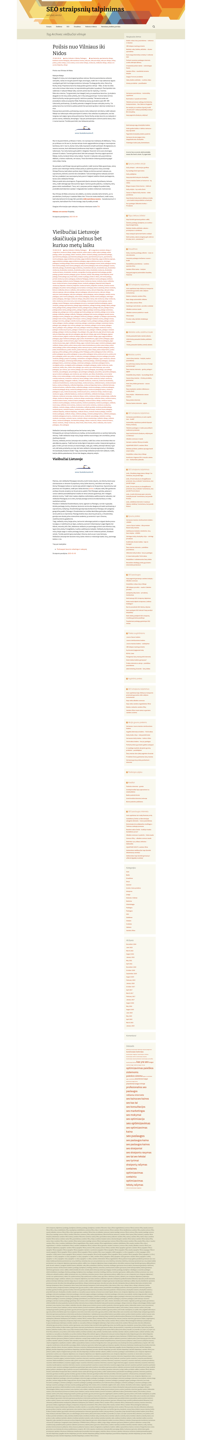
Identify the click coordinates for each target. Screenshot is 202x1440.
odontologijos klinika (144, 1303)
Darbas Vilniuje (82, 1334)
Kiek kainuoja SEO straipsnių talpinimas (138, 598)
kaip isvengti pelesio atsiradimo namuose (117, 1263)
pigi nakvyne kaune (105, 332)
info (146, 1307)
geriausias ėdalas (140, 1318)
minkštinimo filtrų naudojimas (67, 1230)
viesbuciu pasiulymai (88, 403)
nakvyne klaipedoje (97, 290)
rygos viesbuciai (104, 358)
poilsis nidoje (61, 63)
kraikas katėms (66, 1327)
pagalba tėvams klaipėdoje (124, 1347)
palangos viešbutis (95, 330)
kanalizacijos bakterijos (135, 1052)
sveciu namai (70, 63)
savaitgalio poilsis (58, 365)
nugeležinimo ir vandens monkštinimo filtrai (59, 1245)
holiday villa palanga (93, 274)
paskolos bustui (67, 1303)
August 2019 (130, 977)
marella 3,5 (138, 1329)
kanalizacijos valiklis (131, 1056)
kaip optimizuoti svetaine (89, 1276)
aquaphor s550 (119, 1256)
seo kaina (131, 1098)
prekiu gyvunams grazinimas (145, 1301)
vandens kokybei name (103, 1239)
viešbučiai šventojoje (98, 394)
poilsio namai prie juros (85, 347)
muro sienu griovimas (110, 1343)
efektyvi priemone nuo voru (143, 1272)
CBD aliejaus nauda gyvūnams (135, 46)
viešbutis (55, 407)
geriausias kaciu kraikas (124, 1265)
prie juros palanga (102, 356)
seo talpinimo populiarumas (101, 1354)
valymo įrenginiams (52, 1343)
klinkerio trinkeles (63, 1336)
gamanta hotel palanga (99, 272)
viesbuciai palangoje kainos (97, 389)
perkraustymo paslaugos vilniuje (115, 1303)
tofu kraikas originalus (128, 1301)
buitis (117, 1276)
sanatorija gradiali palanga (74, 361)
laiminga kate (74, 1287)
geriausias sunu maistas (81, 1325)
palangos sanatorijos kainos (104, 323)
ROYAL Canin (130, 653)
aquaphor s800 (110, 1252)
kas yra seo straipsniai (129, 1274)
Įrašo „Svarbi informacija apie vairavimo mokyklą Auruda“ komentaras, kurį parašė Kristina (139, 496)
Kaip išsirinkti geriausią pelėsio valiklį (137, 219)
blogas (48, 1321)
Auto (66, 58)
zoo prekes (63, 1332)
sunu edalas (65, 1305)
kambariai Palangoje (82, 279)
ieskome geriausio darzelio (97, 1283)
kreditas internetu (103, 1290)
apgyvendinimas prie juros (94, 261)
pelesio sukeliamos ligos (59, 1369)
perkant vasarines (92, 1365)
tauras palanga (84, 378)
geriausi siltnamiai (98, 1316)
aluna (117, 1329)
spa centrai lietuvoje (95, 367)
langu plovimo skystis (63, 1296)
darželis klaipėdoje (58, 1349)
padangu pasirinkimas (80, 1298)
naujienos (74, 1312)
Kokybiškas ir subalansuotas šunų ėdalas (139, 559)
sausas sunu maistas (62, 1400)
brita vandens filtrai (125, 1323)
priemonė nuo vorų (69, 1261)
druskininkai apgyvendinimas (73, 268)
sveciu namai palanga (64, 376)
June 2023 (129, 947)
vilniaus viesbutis (58, 423)
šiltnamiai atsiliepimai (61, 1318)
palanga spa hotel (80, 312)
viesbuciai (92, 63)
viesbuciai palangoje (107, 387)
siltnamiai (141, 1285)
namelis (87, 1418)
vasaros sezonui (80, 1365)
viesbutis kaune (79, 409)
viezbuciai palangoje (63, 420)
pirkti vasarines (80, 1360)
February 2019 (130, 980)
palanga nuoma (108, 308)
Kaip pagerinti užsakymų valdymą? (137, 115)
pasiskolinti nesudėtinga (111, 1287)
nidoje (113, 60)
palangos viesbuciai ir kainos (102, 327)
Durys (128, 881)
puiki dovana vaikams (53, 1265)
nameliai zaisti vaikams (86, 1341)
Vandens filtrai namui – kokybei (136, 269)
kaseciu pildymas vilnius (129, 1341)
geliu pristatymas (108, 1345)
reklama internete (135, 1094)
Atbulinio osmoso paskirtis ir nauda (137, 312)
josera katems (92, 1305)
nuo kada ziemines (94, 1279)
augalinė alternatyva (149, 1310)
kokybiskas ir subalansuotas (92, 1314)
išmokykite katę (99, 1303)
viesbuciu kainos (110, 398)
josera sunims (102, 1305)
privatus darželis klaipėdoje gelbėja (88, 1433)
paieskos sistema (134, 1075)
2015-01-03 (72, 553)
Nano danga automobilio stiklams (136, 299)
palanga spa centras (67, 312)
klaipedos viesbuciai (66, 285)
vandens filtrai (96, 1245)
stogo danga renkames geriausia (112, 1422)
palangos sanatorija (75, 323)
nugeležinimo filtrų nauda (85, 1243)
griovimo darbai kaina (95, 1345)
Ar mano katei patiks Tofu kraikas (136, 556)
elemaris (56, 1332)
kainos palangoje (69, 279)
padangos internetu (52, 1294)
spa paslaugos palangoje (86, 372)
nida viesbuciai (99, 299)
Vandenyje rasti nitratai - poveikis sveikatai (139, 306)
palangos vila (75, 332)
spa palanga (100, 369)
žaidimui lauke (134, 1332)
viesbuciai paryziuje (70, 392)
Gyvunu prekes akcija (137, 163)
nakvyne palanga (69, 292)
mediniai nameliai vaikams (98, 1352)
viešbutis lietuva (83, 412)
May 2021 (129, 960)
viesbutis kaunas (68, 409)
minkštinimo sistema (84, 1230)
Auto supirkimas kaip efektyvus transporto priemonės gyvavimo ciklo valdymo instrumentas (139, 290)
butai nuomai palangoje (78, 263)
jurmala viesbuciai (58, 279)
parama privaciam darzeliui (54, 1283)
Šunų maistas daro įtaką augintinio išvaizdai (139, 753)
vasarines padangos (86, 1296)
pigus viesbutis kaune (88, 343)
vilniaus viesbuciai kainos (105, 420)
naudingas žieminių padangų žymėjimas (70, 1272)
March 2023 (129, 951)
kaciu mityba (90, 1303)
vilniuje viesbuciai (69, 423)
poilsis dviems (71, 350)
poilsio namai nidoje (102, 345)
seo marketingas (135, 1110)
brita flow (49, 1332)
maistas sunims (68, 1325)
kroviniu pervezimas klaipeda (116, 1334)
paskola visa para (73, 1369)
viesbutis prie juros (78, 416)
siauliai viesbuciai (102, 365)
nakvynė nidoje (95, 60)
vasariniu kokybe (69, 1358)
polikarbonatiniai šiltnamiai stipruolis (132, 1279)
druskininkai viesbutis (66, 270)
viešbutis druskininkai (76, 407)
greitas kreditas (57, 1290)
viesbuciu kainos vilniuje (93, 400)
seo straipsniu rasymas (138, 1152)
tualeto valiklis (71, 1343)
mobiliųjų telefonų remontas (96, 1268)
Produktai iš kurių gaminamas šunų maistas (139, 757)
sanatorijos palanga (70, 363)
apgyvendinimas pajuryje (107, 259)
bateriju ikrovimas (127, 1343)
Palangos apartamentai (108, 316)
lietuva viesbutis (110, 288)
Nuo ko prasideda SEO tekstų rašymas (138, 607)
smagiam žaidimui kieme (68, 1265)
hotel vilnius (74, 277)
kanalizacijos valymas (141, 1056)
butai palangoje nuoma (93, 263)
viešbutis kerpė (90, 409)
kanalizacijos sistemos (143, 1054)
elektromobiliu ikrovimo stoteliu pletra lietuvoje (84, 1270)
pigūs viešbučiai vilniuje (73, 343)
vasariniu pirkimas (141, 1356)
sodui (116, 1323)
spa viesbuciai (74, 374)
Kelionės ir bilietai (91, 27)
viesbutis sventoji (104, 416)
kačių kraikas (56, 1327)
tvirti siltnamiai (136, 1316)
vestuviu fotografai (97, 1343)
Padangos (129, 908)
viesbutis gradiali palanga (104, 407)
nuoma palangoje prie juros (78, 303)
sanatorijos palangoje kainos (100, 363)
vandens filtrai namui (126, 1234)
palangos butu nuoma (59, 319)
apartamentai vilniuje (106, 58)
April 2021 (129, 964)
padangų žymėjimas (69, 1228)
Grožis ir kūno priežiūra (133, 888)
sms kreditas (102, 1369)
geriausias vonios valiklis (60, 1270)
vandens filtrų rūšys (61, 1241)
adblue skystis (135, 1281)
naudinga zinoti (108, 1358)
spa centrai (85, 367)
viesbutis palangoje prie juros (62, 416)
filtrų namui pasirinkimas (94, 1234)
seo (119, 1343)
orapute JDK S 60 (148, 1343)
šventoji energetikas (106, 376)
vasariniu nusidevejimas (53, 1365)
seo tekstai (140, 1156)
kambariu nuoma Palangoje (61, 60)
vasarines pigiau (58, 1358)
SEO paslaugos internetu (138, 811)
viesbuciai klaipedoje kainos (93, 385)
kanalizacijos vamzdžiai (147, 1059)
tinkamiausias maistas (115, 1318)
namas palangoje (99, 294)
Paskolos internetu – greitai (135, 786)
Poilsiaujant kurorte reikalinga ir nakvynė (71, 549)
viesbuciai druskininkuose (61, 383)
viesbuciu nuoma (106, 400)
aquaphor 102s (62, 1259)
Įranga (128, 894)
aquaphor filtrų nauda (125, 1250)
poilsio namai (73, 345)
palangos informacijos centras (76, 319)
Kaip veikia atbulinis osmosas (135, 700)
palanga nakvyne (98, 308)
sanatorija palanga (88, 361)
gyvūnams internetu (78, 1327)
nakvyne (87, 60)
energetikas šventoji (84, 272)
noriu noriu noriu (68, 301)
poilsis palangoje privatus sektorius (101, 352)
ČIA (98, 206)
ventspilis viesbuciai (84, 381)
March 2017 (129, 993)
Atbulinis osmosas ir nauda (134, 439)
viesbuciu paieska (76, 403)
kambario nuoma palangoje (97, 279)
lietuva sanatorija (99, 288)
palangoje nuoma (58, 316)
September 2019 (131, 974)
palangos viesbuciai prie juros (62, 330)
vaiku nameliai (137, 1418)
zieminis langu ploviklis (59, 1380)
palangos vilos (84, 332)
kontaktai (60, 1312)
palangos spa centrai (68, 325)
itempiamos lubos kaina (71, 1285)
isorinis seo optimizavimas (54, 1276)
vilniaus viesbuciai (90, 420)
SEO (68, 27)
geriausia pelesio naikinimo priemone (118, 1367)
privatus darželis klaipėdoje (101, 1349)
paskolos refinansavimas (118, 1290)
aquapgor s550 (144, 1252)
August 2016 (130, 1003)
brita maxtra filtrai (108, 1329)
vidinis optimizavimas (96, 1287)
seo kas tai (132, 1102)
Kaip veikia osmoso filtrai (134, 303)
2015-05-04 (73, 217)
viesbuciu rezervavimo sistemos (86, 405)
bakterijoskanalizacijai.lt (94, 1347)
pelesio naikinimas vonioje (78, 1338)
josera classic (99, 1274)
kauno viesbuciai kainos (60, 283)
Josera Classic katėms (133, 637)
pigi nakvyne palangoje (73, 334)
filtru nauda (105, 1321)
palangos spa (57, 325)
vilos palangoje (64, 425)
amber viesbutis (76, 254)
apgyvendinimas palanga (60, 261)
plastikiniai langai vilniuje (135, 1084)
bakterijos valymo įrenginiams (145, 1049)
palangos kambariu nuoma (95, 319)
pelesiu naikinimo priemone (118, 1338)
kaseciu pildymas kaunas (145, 1341)
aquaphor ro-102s (133, 1252)
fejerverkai (77, 1321)
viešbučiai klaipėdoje (76, 385)
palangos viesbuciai (86, 327)
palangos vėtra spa (73, 327)
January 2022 (130, 957)
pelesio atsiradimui (100, 1367)
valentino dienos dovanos (59, 1347)
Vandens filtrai (130, 930)
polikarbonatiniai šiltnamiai (122, 1316)
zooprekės (127, 1327)
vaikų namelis (97, 1332)
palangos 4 (97, 316)
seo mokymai (133, 1115)
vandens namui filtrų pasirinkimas (70, 1239)
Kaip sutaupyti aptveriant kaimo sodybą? (139, 234)
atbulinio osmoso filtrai (58, 1232)
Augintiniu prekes (135, 678)
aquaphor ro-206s (87, 1256)
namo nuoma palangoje (67, 296)
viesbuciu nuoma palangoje (61, 403)
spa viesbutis (84, 374)
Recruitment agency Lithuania (97, 1334)
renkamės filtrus (102, 1318)
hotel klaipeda (104, 274)
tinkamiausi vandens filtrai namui (62, 1237)
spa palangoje (63, 372)
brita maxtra (85, 1414)
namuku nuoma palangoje (98, 296)
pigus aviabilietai (130, 1079)
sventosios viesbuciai (72, 378)
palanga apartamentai (66, 305)
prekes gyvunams (65, 1310)
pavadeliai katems (107, 1314)
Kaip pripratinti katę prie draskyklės (137, 177)
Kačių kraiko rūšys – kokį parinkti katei (138, 735)
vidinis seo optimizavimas (72, 1276)
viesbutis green (57, 409)
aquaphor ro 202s (73, 1259)
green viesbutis (81, 274)
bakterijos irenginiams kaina (110, 1336)
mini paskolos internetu (100, 1387)
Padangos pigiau (135, 772)
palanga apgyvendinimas (81, 305)
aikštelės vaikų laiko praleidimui (87, 1265)
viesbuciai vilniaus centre (80, 396)
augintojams (150, 1318)
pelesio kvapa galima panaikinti (132, 1259)
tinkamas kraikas (57, 1329)
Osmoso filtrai (130, 322)
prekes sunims (141, 1314)
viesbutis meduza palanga (97, 412)
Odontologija (130, 904)
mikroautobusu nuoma (77, 60)
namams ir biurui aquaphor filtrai (87, 1254)
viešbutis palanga (81, 414)
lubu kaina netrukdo (142, 1283)
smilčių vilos (63, 367)
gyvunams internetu (62, 1398)
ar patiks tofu (137, 1310)
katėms (104, 1310)
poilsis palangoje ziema (89, 354)
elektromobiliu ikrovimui (53, 1303)
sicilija (121, 1369)
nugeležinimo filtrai (116, 1259)
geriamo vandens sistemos (110, 1245)
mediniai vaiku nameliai (71, 1341)
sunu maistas (57, 1305)
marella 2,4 (130, 1329)
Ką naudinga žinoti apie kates (135, 171)
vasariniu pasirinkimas (145, 1358)
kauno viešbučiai (108, 281)
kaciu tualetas (62, 1307)
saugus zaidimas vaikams (63, 1279)
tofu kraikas (124, 1307)
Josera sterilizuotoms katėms (135, 640)
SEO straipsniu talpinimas (138, 284)
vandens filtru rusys (98, 1252)
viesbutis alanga (64, 407)
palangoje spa (68, 316)
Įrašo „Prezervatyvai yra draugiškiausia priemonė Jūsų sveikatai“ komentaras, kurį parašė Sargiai (139, 481)
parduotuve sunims (52, 1354)
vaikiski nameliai (145, 1332)
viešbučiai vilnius (99, 398)
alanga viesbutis (77, 252)
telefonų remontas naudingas (107, 1265)
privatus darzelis (112, 1283)
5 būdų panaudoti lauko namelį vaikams (138, 336)
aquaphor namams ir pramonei (87, 1250)
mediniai (86, 1416)
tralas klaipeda (131, 1334)
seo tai (130, 1156)
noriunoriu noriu (92, 301)
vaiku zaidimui (89, 1281)
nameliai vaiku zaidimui (113, 1418)
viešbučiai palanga (82, 387)
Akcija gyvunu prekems (137, 722)
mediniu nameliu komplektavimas (104, 1341)
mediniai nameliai (86, 1332)
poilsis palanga (63, 352)
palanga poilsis (71, 310)
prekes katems (131, 1314)
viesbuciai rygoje (58, 394)
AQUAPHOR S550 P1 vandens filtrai (137, 445)
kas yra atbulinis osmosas (101, 1232)
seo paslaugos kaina (137, 1140)
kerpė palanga (72, 283)
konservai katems (89, 1307)
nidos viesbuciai (58, 301)
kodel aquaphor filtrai (104, 1254)
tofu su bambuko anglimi (93, 1301)
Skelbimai (59, 27)
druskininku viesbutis (70, 272)
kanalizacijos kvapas (52, 1407)
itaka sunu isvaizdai (123, 1312)
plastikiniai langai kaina (132, 1081)
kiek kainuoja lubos (102, 1285)
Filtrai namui (130, 316)
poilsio (66, 345)
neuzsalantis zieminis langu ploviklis (136, 1294)
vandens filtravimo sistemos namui (84, 1237)
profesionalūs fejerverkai (140, 1327)
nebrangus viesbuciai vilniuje (73, 299)
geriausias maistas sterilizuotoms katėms (59, 1268)
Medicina (129, 901)
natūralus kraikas (61, 1414)
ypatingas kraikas (76, 1316)
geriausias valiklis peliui (126, 1272)
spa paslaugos (73, 372)
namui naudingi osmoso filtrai (119, 1232)
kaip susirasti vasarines (129, 1365)
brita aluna (123, 1329)
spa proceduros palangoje (61, 374)
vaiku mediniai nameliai (97, 1418)
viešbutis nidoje (70, 414)
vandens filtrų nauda (138, 1230)
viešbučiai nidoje (70, 387)
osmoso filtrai (129, 1228)
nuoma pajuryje (102, 301)
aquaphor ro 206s (85, 1259)
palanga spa (56, 312)
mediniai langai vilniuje (139, 1065)
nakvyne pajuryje (58, 292)
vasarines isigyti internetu (115, 1363)
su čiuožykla (64, 1334)
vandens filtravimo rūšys (103, 1228)
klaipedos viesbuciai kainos (81, 285)
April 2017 (129, 990)
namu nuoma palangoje (82, 296)
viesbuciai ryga (107, 392)
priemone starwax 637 (94, 1336)
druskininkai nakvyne (89, 268)
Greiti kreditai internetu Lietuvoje (136, 798)
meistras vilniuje (132, 1303)
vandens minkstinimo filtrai (100, 1259)
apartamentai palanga (105, 254)
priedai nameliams (57, 1416)
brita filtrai (149, 1411)
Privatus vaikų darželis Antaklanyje (137, 319)
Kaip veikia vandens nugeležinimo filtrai (138, 704)
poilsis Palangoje (84, 352)
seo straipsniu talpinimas (62, 1263)
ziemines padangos (100, 1296)
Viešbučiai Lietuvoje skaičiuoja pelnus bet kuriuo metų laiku (77, 238)
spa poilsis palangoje (109, 372)
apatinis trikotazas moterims (77, 1347)
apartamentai (94, 58)
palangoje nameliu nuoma (106, 314)
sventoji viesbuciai (58, 378)
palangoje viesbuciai (80, 316)
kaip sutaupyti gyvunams (68, 1394)
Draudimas (77, 27)
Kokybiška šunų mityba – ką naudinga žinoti (139, 375)
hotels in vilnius (94, 277)
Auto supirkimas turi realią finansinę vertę (139, 815)
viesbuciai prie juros (83, 392)
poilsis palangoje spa (59, 354)
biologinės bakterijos (136, 1321)
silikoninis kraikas (101, 1307)
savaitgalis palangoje (89, 365)
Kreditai (131, 782)
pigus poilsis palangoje (102, 339)
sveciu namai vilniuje (81, 63)
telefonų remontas (82, 1261)
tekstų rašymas (134, 1184)
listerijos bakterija (57, 1281)
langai (151, 1062)
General (128, 885)
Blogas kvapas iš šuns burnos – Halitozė (138, 186)
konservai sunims (51, 1307)
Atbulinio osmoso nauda (133, 309)
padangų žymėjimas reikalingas (127, 1270)
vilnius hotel (79, 423)
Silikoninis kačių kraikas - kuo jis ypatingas (139, 553)
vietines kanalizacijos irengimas (133, 1188)
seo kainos (143, 1098)
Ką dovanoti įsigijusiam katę (135, 650)
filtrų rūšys (53, 1230)
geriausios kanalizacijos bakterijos (119, 1281)
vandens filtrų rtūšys (88, 1239)
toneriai (118, 1341)
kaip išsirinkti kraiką (129, 1411)
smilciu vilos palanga (74, 367)
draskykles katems (133, 1290)
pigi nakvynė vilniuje (87, 334)
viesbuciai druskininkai (106, 381)
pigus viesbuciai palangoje (100, 341)
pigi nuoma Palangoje (100, 334)
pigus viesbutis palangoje (104, 343)
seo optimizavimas (138, 1123)
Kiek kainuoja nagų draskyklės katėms (138, 125)
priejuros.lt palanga (70, 358)
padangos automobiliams (127, 1352)
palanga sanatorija (94, 310)
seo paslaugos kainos (138, 1144)
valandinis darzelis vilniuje (78, 1305)
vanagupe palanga (58, 381)
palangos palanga (97, 321)
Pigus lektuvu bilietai (136, 215)
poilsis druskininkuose (60, 350)
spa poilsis (98, 372)
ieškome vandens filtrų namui (121, 1237)
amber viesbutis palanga (89, 254)
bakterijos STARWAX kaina (128, 1336)
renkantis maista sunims (79, 1371)
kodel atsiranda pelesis (138, 1367)
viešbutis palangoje (109, 414)
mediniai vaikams (135, 1416)
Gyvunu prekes (134, 516)
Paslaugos (83, 58)
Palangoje (79, 314)
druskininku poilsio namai (82, 270)
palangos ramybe (62, 323)
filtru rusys (66, 1329)
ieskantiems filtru (87, 1321)
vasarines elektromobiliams (55, 1360)
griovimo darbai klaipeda (144, 1334)
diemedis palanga (58, 268)
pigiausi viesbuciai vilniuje (72, 336)
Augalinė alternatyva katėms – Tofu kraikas (139, 732)
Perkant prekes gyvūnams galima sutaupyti (139, 745)
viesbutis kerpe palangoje (104, 409)
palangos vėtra (62, 327)
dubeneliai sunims (135, 1305)
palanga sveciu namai (107, 312)
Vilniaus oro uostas (60, 211)
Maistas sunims (134, 354)
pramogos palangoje (89, 356)
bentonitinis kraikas (114, 1307)
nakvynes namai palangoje (61, 294)
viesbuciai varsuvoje (65, 396)
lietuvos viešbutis (70, 290)
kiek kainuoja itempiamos (88, 1285)
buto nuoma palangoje (73, 266)
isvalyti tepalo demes (111, 1292)
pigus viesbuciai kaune (67, 341)
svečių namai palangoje (78, 376)
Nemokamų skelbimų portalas (110, 27)
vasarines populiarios (96, 1358)
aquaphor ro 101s (51, 1259)
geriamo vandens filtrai (133, 1248)
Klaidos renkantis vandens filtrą (136, 296)
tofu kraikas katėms (74, 1332)
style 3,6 (151, 1329)
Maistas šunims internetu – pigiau (136, 403)
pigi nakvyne (94, 332)
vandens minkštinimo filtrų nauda (123, 1243)
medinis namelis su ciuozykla (76, 1292)
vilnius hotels (88, 423)
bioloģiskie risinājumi (101, 1281)
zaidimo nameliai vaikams (55, 1341)
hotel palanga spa (63, 277)
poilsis (55, 63)
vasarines (96, 1356)
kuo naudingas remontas (91, 1272)
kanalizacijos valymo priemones (133, 1059)
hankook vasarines (120, 1358)
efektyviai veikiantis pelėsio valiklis (57, 1274)
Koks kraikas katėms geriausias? (136, 660)
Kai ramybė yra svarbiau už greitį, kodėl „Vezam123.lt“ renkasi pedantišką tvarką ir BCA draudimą (139, 109)
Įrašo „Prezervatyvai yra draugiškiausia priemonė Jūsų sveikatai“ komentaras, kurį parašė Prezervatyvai (139, 489)
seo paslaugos (135, 1136)
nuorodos (81, 1312)
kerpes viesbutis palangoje (86, 283)
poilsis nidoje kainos (103, 350)
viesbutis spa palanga (91, 416)
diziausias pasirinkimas (93, 1360)
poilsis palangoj (73, 352)
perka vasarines (132, 1358)
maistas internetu (128, 1318)
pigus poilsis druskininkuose (85, 339)
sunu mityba (134, 1312)
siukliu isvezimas (51, 1336)
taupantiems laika (129, 1356)
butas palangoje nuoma (108, 263)
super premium (65, 1389)
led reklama (72, 1318)
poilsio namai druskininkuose (87, 345)
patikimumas (138, 1343)
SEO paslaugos (134, 574)
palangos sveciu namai (98, 325)
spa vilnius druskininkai (96, 374)
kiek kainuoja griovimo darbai (146, 1338)
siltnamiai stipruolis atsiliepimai (110, 1279)
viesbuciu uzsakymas (104, 405)
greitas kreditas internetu (72, 1290)
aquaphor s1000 (51, 1254)
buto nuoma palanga (59, 266)
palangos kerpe (109, 319)
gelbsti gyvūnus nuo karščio (112, 1325)
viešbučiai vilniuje (101, 63)
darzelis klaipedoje (109, 1347)
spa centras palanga (74, 369)
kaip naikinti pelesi (102, 1338)
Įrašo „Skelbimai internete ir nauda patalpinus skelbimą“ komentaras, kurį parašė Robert (139, 504)
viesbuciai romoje (96, 392)
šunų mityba (142, 1325)
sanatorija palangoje (101, 361)
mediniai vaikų (94, 1416)
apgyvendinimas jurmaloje (72, 259)
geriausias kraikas (107, 1327)
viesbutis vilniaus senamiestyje (87, 418)
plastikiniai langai (141, 1079)
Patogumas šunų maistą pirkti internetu (138, 657)
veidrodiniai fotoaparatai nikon (61, 1371)
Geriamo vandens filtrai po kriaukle (137, 442)
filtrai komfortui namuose (111, 1234)
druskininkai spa (102, 268)
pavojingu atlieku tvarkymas (79, 1345)
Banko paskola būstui (133, 795)
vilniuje (65, 65)
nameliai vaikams (123, 1332)
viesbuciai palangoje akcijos (79, 389)
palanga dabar (105, 305)
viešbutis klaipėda (58, 412)
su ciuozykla (56, 1334)
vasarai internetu (104, 1365)
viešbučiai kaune (99, 383)
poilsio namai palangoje (69, 347)
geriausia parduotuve (59, 1314)
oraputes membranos (53, 1345)
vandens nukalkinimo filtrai (82, 1245)
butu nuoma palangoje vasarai (105, 266)
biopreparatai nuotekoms (78, 1336)
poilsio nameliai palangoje (101, 347)
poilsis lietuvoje (82, 350)
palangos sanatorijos (88, 323)
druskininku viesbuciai (97, 270)
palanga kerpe (87, 308)
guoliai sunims (124, 1305)
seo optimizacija (135, 1119)
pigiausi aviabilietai (147, 1076)
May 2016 (129, 1006)
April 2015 (129, 1019)
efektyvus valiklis (143, 1336)
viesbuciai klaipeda (63, 385)
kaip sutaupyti (143, 1312)
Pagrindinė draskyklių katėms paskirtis (138, 134)
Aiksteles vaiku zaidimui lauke (140, 332)
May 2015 (129, 1016)
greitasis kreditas (58, 1374)
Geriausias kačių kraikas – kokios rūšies (138, 738)
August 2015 (130, 1009)
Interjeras (129, 891)
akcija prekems (87, 1316)
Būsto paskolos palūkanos (134, 802)
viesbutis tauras (71, 418)
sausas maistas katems (75, 1307)
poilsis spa (66, 356)
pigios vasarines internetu (132, 1363)
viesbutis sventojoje (59, 418)
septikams (62, 1343)
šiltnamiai (147, 1323)
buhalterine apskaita (147, 1281)
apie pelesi (89, 1367)
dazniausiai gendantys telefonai (143, 1265)
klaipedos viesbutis (97, 285)
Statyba (48, 27)
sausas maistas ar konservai (95, 1292)
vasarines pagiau (70, 1363)
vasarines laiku (105, 1356)
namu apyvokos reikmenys (106, 1276)
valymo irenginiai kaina (63, 1352)
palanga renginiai (82, 310)
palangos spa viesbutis (83, 325)
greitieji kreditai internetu (89, 1290)
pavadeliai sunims (119, 1314)
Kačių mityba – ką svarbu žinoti (135, 189)
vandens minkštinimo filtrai (68, 1243)
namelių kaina (104, 1416)
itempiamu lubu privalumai (126, 1283)
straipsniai (55, 1321)
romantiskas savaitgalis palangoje (88, 358)
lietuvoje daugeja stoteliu (108, 1270)
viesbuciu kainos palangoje (76, 400)
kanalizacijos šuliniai (131, 1062)
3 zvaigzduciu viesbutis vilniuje (100, 250)
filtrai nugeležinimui (118, 1228)
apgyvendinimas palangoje (77, 261)
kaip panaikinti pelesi (59, 1425)
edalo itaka (112, 1312)
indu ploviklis (65, 1345)
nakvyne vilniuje (106, 60)
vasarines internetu (73, 1356)
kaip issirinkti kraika (96, 1325)
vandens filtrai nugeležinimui (103, 1243)
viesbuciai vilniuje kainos (65, 398)
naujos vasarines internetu (84, 1363)
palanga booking (95, 305)
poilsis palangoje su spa (74, 354)
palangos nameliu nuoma (72, 321)
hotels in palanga (83, 277)
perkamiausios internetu (93, 1327)
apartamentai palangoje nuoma (78, 257)
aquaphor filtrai (81, 1248)
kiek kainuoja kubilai (134, 1268)
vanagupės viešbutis (71, 381)
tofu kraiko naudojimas (125, 1310)
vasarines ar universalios (135, 1354)
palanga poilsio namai (59, 310)
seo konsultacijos (135, 1106)
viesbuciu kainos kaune (60, 400)
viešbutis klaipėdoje (71, 412)
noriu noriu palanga (80, 301)
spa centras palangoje (88, 369)
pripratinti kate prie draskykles (56, 1292)
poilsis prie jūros (103, 354)
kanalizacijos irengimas (131, 1054)
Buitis (128, 875)
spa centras (63, 369)
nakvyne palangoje (81, 292)
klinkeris (66, 1338)
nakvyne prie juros (93, 292)
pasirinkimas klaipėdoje (72, 1349)
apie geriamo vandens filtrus (83, 1232)
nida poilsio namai (88, 299)
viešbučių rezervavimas (67, 405)
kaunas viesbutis (97, 281)
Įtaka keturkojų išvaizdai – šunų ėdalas (138, 669)
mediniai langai (130, 1065)
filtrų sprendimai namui (103, 1237)
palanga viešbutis (70, 314)
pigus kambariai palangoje (68, 339)
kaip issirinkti (109, 1316)
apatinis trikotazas (120, 1345)
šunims (99, 1310)
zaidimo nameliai (114, 1425)
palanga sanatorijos (106, 310)
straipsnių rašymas (136, 1164)
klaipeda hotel (100, 283)
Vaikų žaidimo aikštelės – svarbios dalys (138, 80)
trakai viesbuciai (94, 378)
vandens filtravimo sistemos (77, 1234)
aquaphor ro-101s (121, 1252)
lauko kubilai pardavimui (54, 1261)
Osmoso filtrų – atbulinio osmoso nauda (138, 838)
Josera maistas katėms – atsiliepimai (137, 644)
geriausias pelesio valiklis (113, 1274)
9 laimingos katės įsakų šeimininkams (138, 143)
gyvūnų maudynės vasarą (130, 1325)
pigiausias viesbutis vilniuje (89, 336)
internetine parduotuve (74, 1314)
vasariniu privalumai (147, 1360)
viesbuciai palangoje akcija (61, 389)
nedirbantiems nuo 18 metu (88, 1369)
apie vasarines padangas (61, 1367)
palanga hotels (61, 308)
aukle (53, 1352)
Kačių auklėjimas (131, 174)
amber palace (87, 252)
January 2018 (130, 983)
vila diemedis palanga (77, 420)
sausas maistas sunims (136, 1307)
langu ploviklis (75, 1296)
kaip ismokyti (65, 1316)
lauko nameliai (112, 1332)
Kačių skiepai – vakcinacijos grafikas (137, 167)
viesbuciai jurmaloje (76, 383)
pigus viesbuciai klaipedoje (83, 341)
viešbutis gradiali (89, 407)
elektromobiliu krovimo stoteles (71, 1387)
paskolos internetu (126, 1287)
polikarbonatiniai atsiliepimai (62, 1402)
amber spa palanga (64, 254)
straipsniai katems (63, 1287)
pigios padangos (91, 1294)
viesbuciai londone (58, 387)
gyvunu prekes (84, 1287)
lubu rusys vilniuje (122, 1285)
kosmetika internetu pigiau (91, 1431)
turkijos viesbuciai (106, 378)
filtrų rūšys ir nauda (97, 1230)
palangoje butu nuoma (90, 314)
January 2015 (130, 1026)
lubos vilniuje (133, 1285)
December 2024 (131, 944)
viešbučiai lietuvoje (108, 385)
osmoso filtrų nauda (141, 1228)
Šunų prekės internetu (133, 400)
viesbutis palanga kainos (95, 414)
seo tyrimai (132, 1160)
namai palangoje (88, 294)
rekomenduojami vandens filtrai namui (123, 1239)
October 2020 (130, 970)
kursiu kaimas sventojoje (85, 288)
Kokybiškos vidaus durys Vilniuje (136, 454)
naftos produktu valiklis (131, 1369)
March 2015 (129, 1022)
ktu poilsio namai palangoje (68, 288)
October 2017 (130, 987)
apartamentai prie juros (95, 257)
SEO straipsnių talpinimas (54, 1228)
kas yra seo (142, 1062)
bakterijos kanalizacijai (131, 1049)
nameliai (105, 1332)
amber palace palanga (99, 252)
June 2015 (129, 1013)
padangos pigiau (112, 1296)
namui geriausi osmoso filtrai (110, 1241)
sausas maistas (145, 1409)
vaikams (122, 1276)
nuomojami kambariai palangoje (97, 303)
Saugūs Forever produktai (134, 77)
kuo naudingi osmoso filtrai (58, 1234)
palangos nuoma (86, 321)
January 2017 (130, 1000)
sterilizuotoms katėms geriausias (116, 1268)
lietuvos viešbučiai (58, 290)
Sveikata (129, 924)
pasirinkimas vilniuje (81, 1283)
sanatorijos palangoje (84, 363)
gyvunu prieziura (77, 1310)
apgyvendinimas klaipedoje (89, 259)
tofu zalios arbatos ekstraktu (111, 1301)
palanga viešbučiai (58, 314)
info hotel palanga (105, 277)
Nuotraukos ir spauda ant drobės (136, 99)
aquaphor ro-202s (51, 1256)
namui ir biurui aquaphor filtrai (66, 1254)
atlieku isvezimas (112, 1352)
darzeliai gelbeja (69, 1283)
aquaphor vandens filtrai (67, 1248)
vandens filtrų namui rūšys (139, 1237)
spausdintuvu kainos (83, 1343)
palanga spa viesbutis (93, 312)
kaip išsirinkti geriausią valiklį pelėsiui (143, 1263)
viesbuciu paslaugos (102, 403)
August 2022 (130, 954)
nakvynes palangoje (76, 294)
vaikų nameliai (68, 1416)
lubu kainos (112, 1285)
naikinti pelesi (132, 1338)
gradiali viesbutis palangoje (67, 274)
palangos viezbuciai (64, 332)
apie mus (67, 1312)
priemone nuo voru (149, 1259)
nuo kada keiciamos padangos (141, 1296)
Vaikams (128, 927)
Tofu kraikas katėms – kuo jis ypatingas (138, 741)
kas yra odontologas (95, 1329)
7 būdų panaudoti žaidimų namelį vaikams (139, 345)
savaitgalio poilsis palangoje (73, 365)
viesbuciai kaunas (88, 383)
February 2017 (130, 996)
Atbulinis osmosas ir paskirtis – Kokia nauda (140, 835)
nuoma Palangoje (63, 303)
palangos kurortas (58, 321)
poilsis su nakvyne (76, 356)
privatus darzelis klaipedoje (80, 1352)
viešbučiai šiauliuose (70, 394)
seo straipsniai (134, 1148)
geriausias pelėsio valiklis (79, 1263)
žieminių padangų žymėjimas (85, 1228)
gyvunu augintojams (89, 1310)
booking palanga (65, 263)
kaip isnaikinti (92, 1338)
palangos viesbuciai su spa (80, 330)
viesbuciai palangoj (94, 387)
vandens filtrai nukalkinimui (122, 1230)
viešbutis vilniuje (102, 418)
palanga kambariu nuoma (74, 308)
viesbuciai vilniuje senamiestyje (84, 398)
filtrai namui (124, 1241)
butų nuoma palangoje (88, 266)
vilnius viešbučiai (98, 423)
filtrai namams (138, 1234)
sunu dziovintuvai (147, 1305)
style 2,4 (145, 1329)
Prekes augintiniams (136, 633)
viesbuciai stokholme (84, 394)
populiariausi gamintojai (77, 1367)
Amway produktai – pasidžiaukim (136, 83)
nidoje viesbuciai (110, 299)
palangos (90, 316)
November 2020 (131, 967)
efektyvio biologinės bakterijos (96, 1323)
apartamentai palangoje (60, 257)
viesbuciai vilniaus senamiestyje (99, 396)
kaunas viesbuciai (85, 281)
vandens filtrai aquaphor (117, 1248)
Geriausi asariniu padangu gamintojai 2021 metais (69, 1301)
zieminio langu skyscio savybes (74, 1281)
